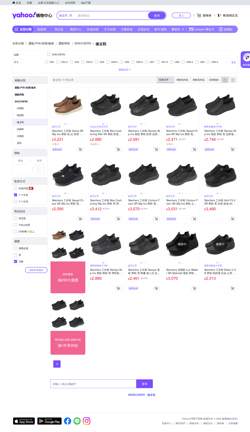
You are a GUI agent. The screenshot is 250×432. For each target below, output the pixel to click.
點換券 (42, 29)
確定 (38, 169)
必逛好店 (144, 29)
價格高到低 (199, 79)
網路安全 (208, 423)
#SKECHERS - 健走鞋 (142, 395)
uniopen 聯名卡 (204, 29)
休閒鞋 (20, 108)
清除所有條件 (36, 270)
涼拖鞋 (20, 136)
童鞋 (19, 143)
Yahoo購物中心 (32, 15)
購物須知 (194, 423)
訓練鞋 (20, 129)
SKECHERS (21, 101)
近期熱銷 (214, 79)
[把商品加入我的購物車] (80, 149)
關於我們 (180, 423)
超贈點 (228, 29)
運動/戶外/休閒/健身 (25, 87)
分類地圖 (233, 423)
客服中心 (166, 423)
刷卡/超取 (160, 29)
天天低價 (110, 29)
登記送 (59, 29)
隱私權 (220, 423)
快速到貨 (93, 29)
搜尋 (144, 384)
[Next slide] (83, 105)
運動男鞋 (19, 94)
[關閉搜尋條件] (70, 15)
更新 (234, 418)
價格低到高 (182, 79)
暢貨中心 (76, 29)
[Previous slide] (53, 105)
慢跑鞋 (20, 115)
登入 (181, 15)
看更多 (175, 29)
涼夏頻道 (127, 29)
